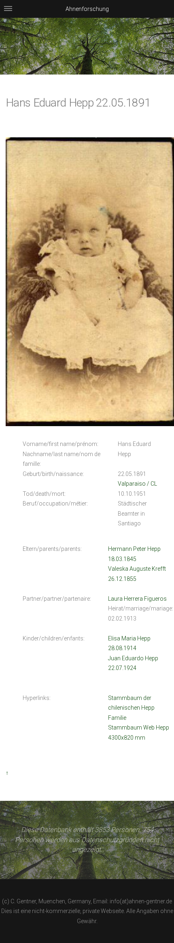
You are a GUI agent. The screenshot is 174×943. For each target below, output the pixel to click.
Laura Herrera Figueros (137, 598)
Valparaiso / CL (137, 483)
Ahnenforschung (87, 9)
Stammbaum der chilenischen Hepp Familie (131, 708)
